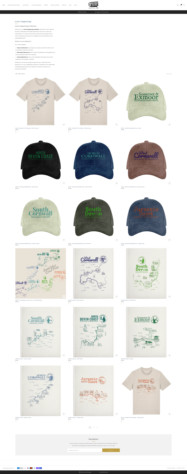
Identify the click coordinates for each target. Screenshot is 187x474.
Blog (70, 5)
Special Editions (55, 5)
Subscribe (111, 450)
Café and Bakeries (36, 5)
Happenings (26, 5)
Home (3, 5)
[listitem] (82, 12)
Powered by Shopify (171, 468)
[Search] (184, 5)
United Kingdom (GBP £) (8, 468)
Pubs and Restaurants (14, 5)
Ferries (46, 5)
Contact (64, 5)
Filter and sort (21, 73)
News (75, 5)
